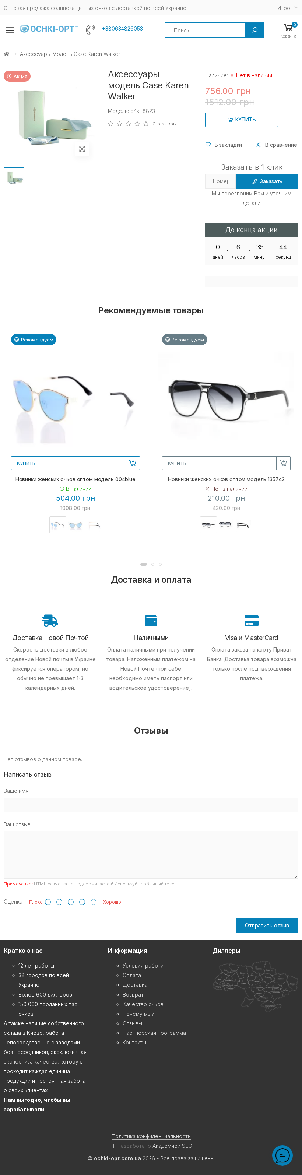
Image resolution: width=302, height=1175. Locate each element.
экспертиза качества (30, 1061)
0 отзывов (164, 123)
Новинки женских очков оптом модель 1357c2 (226, 479)
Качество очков (143, 1004)
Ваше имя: (16, 791)
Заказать (271, 181)
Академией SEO (172, 1146)
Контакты (134, 1042)
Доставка (135, 984)
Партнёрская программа (154, 1033)
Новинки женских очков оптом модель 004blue (75, 479)
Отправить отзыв (267, 925)
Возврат (133, 994)
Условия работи (143, 965)
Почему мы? (138, 1014)
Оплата (132, 975)
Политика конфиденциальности (151, 1136)
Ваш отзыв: (18, 824)
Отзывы (132, 1023)
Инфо (283, 8)
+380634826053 (122, 29)
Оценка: (14, 901)
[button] (288, 30)
